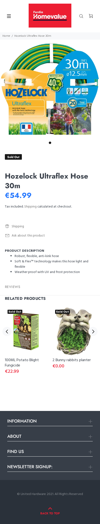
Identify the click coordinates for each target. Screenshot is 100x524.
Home (6, 36)
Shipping (30, 206)
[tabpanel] (50, 89)
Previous (7, 331)
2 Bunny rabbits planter (71, 360)
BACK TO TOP (50, 513)
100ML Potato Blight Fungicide (22, 363)
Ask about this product (28, 235)
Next (93, 331)
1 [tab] (50, 143)
